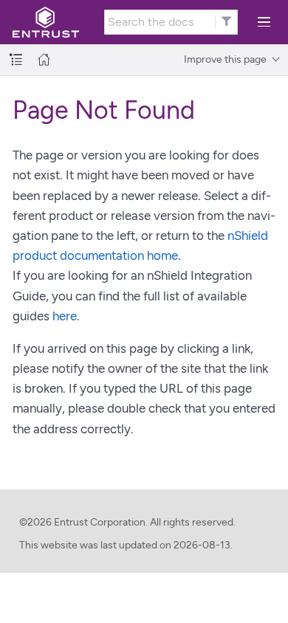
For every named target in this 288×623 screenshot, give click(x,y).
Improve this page (225, 59)
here (64, 316)
